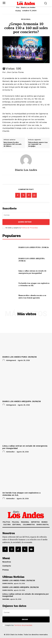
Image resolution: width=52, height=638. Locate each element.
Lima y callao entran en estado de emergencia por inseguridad (32, 272)
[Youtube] (31, 549)
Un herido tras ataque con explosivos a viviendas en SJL (34, 284)
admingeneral (11, 360)
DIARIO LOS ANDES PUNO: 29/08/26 (34, 247)
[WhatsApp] (34, 195)
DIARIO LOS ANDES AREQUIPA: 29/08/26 (21, 401)
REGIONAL (26, 19)
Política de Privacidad (29, 228)
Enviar (25, 619)
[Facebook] (17, 195)
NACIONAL (5, 599)
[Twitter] (23, 195)
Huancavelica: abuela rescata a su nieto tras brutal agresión (32, 296)
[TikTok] (18, 549)
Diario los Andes (28, 7)
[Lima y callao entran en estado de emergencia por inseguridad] (9, 272)
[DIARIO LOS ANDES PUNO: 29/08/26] (9, 247)
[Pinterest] (28, 195)
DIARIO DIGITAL (7, 583)
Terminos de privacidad (23, 625)
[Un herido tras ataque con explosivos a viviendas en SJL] (9, 284)
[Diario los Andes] (26, 160)
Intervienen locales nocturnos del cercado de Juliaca (13, 144)
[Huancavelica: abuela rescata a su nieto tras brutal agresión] (9, 297)
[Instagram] (11, 549)
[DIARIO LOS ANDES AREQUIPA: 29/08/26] (9, 260)
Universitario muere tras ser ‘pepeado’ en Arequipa (38, 144)
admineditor (10, 452)
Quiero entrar (24, 222)
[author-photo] (4, 360)
